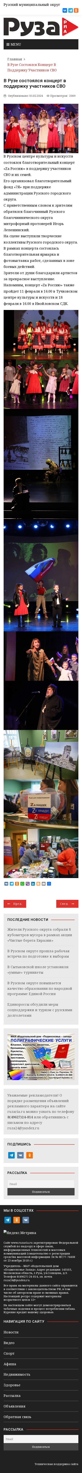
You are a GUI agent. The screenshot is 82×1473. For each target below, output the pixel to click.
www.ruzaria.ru (22, 1242)
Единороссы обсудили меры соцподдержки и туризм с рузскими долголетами (39, 1010)
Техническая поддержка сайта (56, 1464)
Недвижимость (17, 1374)
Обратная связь (17, 1416)
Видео (9, 1342)
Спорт (9, 1353)
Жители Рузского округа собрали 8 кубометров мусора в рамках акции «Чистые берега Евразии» (39, 935)
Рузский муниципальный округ (32, 4)
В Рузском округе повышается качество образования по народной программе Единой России (39, 988)
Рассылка (12, 1395)
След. (64, 904)
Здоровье (12, 1385)
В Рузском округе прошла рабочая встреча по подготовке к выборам (38, 954)
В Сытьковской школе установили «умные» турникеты (37, 970)
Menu (15, 44)
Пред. (18, 904)
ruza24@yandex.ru (23, 1128)
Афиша (10, 1364)
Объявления (14, 1406)
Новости (11, 1332)
